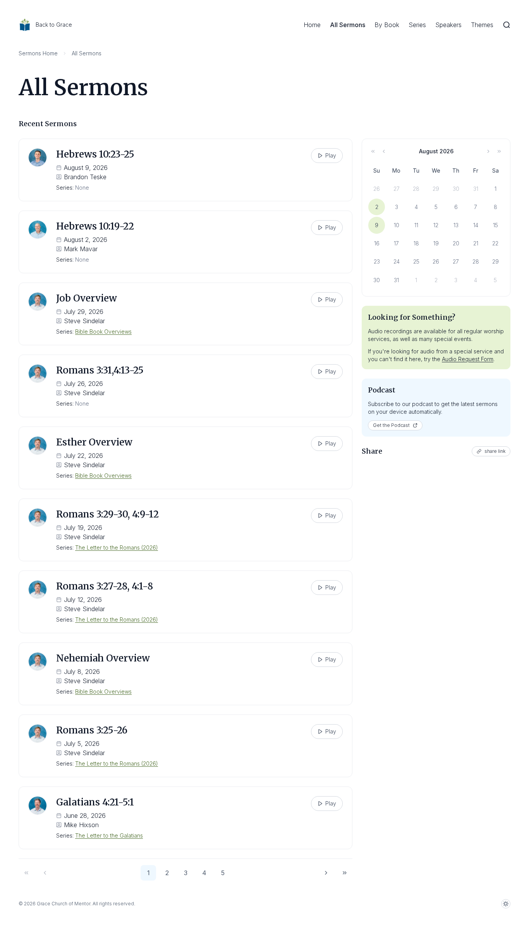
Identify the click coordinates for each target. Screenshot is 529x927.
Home (312, 25)
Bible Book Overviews (103, 331)
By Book (386, 25)
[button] (26, 873)
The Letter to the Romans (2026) (116, 547)
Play (330, 155)
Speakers (448, 25)
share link (494, 451)
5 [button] (223, 873)
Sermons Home (38, 53)
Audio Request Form (467, 359)
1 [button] (148, 873)
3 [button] (185, 873)
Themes (482, 25)
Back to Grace (54, 24)
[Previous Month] (383, 151)
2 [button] (167, 873)
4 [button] (204, 873)
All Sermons (347, 25)
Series (417, 25)
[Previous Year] (373, 151)
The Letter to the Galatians (109, 835)
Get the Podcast (391, 425)
